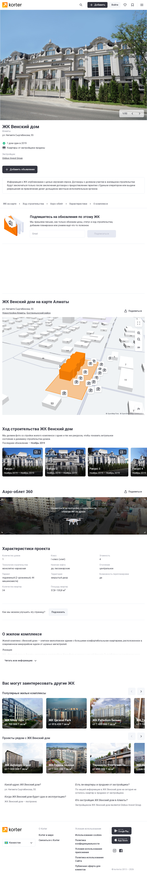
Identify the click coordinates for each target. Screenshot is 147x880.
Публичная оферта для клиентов (87, 868)
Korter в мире (46, 835)
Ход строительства (33, 203)
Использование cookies (88, 835)
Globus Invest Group (12, 158)
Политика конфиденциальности (87, 842)
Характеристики (78, 203)
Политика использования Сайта (89, 859)
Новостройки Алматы (14, 313)
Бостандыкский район (39, 313)
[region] (73, 366)
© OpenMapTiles (112, 414)
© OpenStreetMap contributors (132, 414)
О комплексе (100, 203)
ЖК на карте (9, 203)
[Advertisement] (73, 268)
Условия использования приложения (88, 850)
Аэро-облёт (56, 203)
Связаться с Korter (49, 840)
